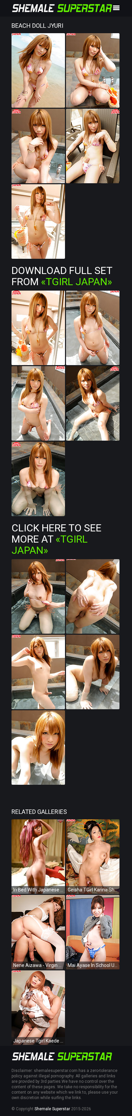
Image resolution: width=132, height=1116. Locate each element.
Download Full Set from (62, 276)
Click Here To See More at (57, 539)
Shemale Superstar (52, 1109)
